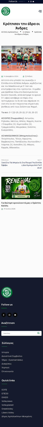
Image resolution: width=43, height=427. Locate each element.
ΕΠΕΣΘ (5, 393)
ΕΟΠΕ (4, 389)
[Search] (38, 333)
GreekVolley (7, 408)
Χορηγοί (5, 367)
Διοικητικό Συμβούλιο (12, 356)
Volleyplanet (8, 405)
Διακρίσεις (7, 363)
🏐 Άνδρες (28, 76)
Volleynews (7, 401)
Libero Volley (8, 412)
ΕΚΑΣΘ (5, 397)
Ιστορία (5, 352)
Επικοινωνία (7, 371)
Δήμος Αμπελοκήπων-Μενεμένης (17, 416)
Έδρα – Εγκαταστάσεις (12, 360)
